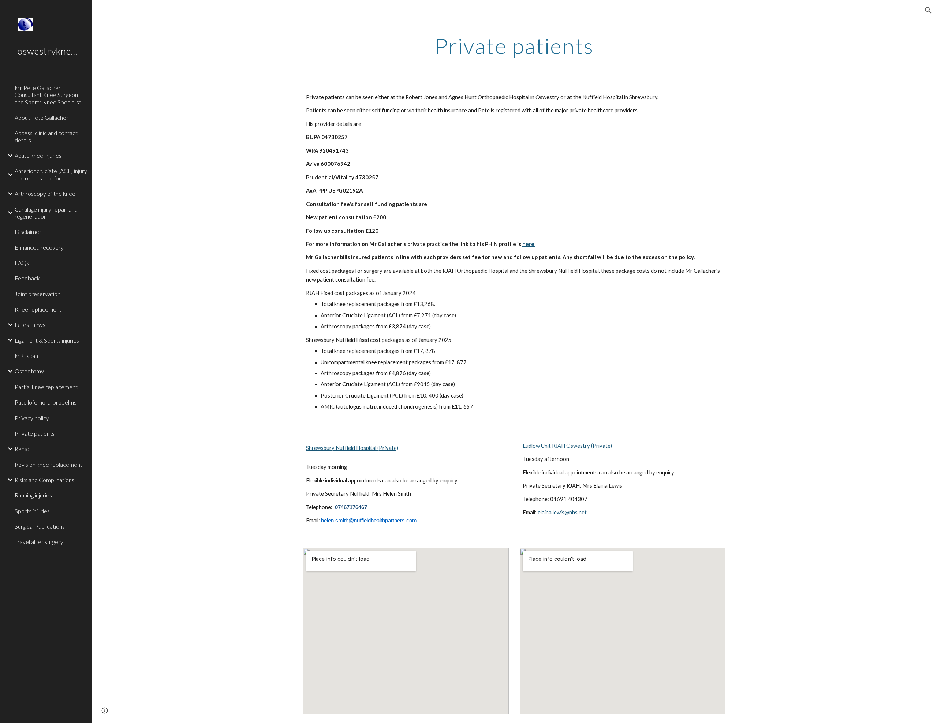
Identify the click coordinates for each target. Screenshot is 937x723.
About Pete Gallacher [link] (41, 117)
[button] (928, 10)
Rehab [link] (23, 448)
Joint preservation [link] (37, 293)
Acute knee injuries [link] (38, 155)
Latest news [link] (30, 324)
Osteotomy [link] (29, 371)
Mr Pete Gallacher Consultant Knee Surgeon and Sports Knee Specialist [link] (48, 94)
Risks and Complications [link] (44, 479)
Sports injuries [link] (32, 510)
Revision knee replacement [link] (48, 464)
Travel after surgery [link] (39, 541)
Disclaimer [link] (28, 231)
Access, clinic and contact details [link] (46, 136)
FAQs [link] (22, 262)
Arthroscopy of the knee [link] (45, 193)
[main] (514, 46)
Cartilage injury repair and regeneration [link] (46, 213)
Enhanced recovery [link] (39, 247)
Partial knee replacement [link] (46, 386)
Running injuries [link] (33, 495)
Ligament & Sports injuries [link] (47, 340)
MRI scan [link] (26, 355)
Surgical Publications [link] (40, 526)
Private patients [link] (35, 433)
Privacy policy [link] (32, 417)
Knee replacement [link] (38, 309)
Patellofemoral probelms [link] (45, 402)
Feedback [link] (27, 278)
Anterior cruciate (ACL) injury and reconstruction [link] (51, 174)
